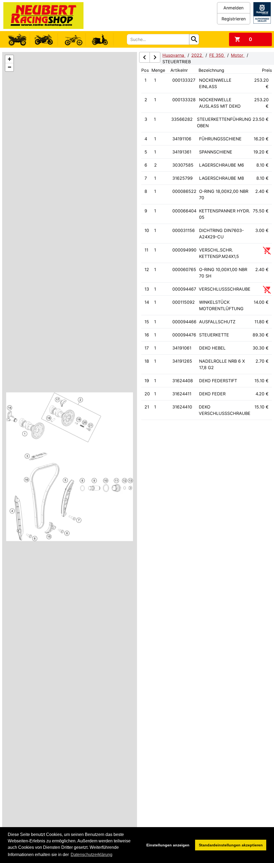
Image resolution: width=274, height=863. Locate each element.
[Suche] (194, 39)
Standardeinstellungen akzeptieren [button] (231, 845)
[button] (9, 59)
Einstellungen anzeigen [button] (167, 845)
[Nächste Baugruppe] (155, 57)
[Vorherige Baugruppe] (144, 57)
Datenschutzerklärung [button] (91, 854)
